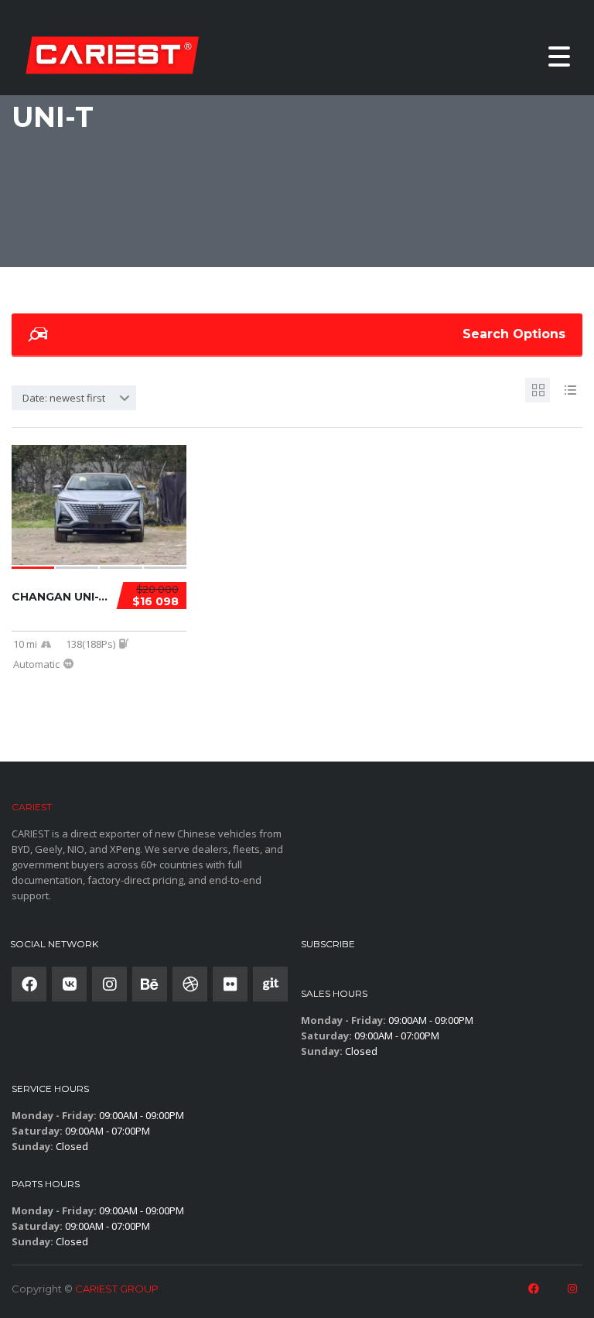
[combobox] (74, 397)
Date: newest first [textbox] (63, 398)
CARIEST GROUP (117, 1288)
